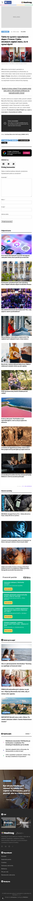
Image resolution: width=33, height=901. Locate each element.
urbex (4, 142)
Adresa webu (5, 214)
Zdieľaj (9, 2)
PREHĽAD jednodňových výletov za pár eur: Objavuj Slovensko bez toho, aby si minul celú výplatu (15, 691)
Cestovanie (6, 140)
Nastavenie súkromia (8, 875)
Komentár (4, 177)
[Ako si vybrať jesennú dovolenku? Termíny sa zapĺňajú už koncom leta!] (16, 652)
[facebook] (2, 847)
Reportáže (6, 712)
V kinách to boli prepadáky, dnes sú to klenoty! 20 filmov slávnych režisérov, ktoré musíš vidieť (16, 541)
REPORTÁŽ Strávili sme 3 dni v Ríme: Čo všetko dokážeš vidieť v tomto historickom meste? (16, 719)
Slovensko (5, 31)
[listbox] (25, 733)
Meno (3, 199)
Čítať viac (9, 799)
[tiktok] (12, 847)
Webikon (25, 897)
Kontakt (3, 856)
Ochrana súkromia (7, 865)
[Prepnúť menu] (2, 2)
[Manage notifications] (2, 898)
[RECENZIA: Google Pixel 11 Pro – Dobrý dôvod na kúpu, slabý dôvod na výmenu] (16, 503)
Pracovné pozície (10, 577)
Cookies (4, 862)
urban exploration (24, 140)
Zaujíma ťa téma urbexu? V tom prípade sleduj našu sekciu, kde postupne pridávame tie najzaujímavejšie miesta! (16, 91)
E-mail (3, 207)
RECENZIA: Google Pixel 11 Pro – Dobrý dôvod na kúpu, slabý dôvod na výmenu (15, 514)
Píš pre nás (4, 871)
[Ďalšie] (30, 822)
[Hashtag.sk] (26, 2)
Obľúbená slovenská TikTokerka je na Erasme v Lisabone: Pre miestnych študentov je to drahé (17, 743)
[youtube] (5, 847)
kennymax (14, 897)
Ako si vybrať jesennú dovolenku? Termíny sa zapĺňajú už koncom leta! (16, 665)
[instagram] (9, 847)
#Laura (23, 31)
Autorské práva (6, 859)
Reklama (4, 868)
